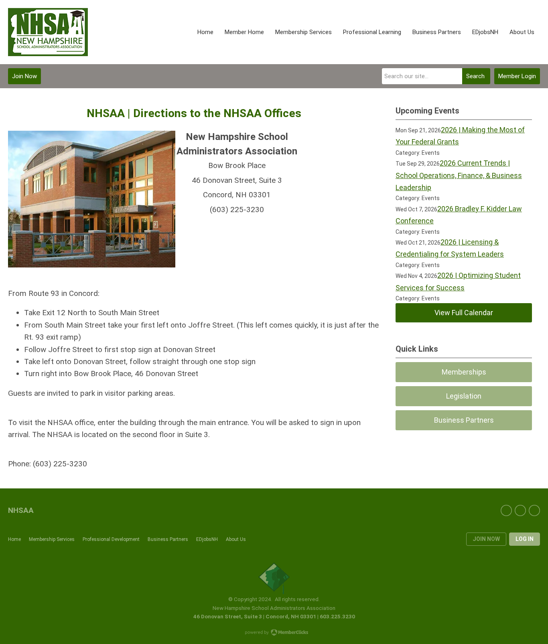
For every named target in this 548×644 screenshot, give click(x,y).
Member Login (517, 76)
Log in (525, 539)
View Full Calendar (463, 312)
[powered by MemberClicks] (274, 633)
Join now (486, 539)
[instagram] (534, 510)
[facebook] (506, 510)
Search (475, 76)
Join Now (24, 76)
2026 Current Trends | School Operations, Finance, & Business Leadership (459, 175)
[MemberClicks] (48, 32)
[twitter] (520, 510)
